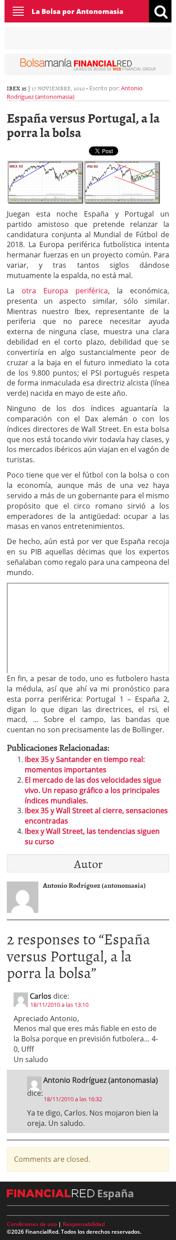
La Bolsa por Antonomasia (77, 11)
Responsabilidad (84, 1224)
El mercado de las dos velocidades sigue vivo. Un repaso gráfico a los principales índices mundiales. (93, 790)
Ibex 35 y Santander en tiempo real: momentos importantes (85, 764)
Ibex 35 (17, 88)
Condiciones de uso (32, 1224)
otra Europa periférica (65, 291)
